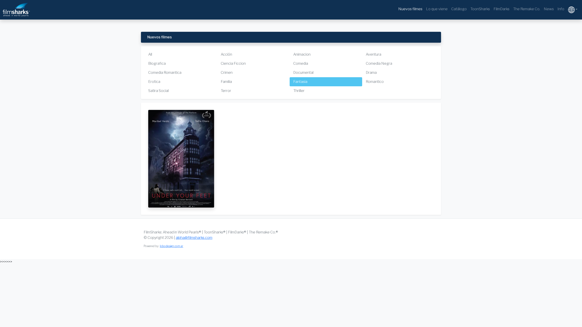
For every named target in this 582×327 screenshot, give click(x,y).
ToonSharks (480, 9)
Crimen (227, 72)
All (150, 54)
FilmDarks (501, 9)
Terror (226, 91)
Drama (371, 72)
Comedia (300, 63)
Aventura (373, 54)
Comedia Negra (379, 63)
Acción (226, 54)
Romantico (375, 81)
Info (560, 9)
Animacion (302, 54)
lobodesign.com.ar (171, 246)
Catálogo (459, 9)
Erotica (154, 81)
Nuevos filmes (410, 9)
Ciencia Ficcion (233, 63)
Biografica (157, 63)
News (549, 9)
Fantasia (300, 81)
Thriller (299, 91)
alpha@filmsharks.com (194, 237)
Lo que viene (437, 9)
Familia (226, 81)
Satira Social (158, 91)
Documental (303, 72)
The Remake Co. (526, 9)
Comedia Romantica (164, 72)
